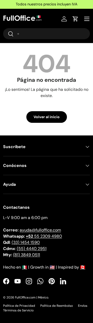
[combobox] (46, 33)
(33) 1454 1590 (26, 242)
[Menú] (86, 19)
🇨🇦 (82, 267)
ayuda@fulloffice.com (40, 230)
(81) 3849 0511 (26, 254)
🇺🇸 (52, 267)
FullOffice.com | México (31, 297)
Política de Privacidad (19, 306)
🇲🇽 (24, 267)
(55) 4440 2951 (32, 248)
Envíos (82, 306)
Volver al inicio (47, 117)
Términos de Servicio (18, 310)
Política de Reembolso (56, 306)
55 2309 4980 (44, 236)
